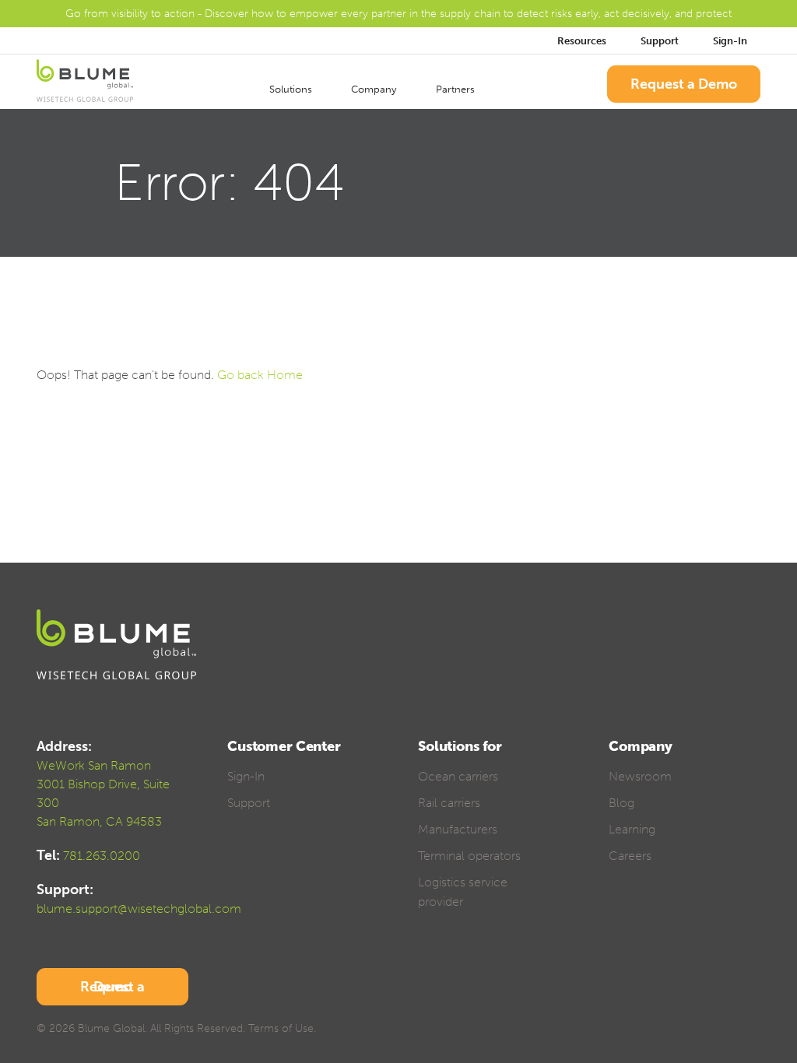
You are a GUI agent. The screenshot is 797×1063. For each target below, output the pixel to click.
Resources (581, 41)
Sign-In (731, 41)
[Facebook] (644, 1030)
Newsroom (640, 776)
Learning (632, 829)
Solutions (292, 89)
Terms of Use (281, 1028)
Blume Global (111, 1028)
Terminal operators (469, 855)
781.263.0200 (101, 855)
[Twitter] (671, 1030)
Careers (630, 855)
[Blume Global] (85, 83)
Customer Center (284, 746)
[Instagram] (753, 1030)
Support (660, 41)
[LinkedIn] (698, 1030)
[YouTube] (725, 1030)
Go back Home (260, 374)
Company (375, 89)
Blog (621, 802)
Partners (457, 89)
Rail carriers (449, 802)
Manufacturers (457, 829)
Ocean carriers (458, 776)
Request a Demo (683, 84)
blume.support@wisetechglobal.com (139, 908)
